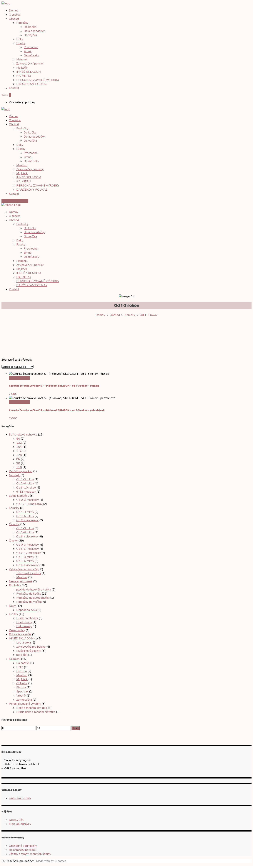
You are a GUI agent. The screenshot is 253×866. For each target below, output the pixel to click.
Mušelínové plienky (28, 651)
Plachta (21, 687)
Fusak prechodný (27, 618)
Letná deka (23, 643)
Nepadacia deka (26, 610)
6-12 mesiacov (26, 492)
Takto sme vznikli (20, 798)
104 (19, 447)
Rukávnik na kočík (20, 634)
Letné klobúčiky (19, 496)
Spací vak (22, 691)
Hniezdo (21, 671)
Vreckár (21, 696)
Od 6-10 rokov (26, 488)
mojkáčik (21, 655)
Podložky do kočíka (28, 594)
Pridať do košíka (19, 378)
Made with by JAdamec (51, 861)
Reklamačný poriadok (22, 850)
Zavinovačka (24, 700)
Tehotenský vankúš (28, 573)
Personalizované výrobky (25, 704)
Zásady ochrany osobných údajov (30, 854)
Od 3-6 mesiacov (27, 549)
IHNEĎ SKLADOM (21, 638)
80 (18, 439)
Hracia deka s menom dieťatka (35, 712)
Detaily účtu (16, 820)
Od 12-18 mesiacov (29, 504)
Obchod (115, 315)
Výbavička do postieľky (24, 569)
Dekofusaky (24, 626)
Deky (12, 606)
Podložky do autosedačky (32, 598)
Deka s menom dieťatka (31, 708)
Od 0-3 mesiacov (27, 500)
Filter (75, 728)
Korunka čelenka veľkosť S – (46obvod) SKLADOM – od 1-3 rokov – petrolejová (56, 410)
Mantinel (21, 577)
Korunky (130, 315)
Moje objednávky (20, 824)
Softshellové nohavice (23, 435)
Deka (19, 667)
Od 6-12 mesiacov (28, 553)
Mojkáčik (22, 679)
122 (19, 443)
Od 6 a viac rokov (27, 520)
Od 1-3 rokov (25, 479)
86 (18, 459)
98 (18, 463)
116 (19, 451)
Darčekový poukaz (20, 471)
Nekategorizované (20, 581)
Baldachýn (22, 663)
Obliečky (21, 683)
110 (19, 467)
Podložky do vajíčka (29, 602)
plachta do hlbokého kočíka (33, 590)
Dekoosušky (17, 630)
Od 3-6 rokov (25, 483)
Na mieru (14, 659)
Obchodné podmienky (23, 846)
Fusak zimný (24, 622)
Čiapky (13, 541)
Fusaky (13, 614)
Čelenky (14, 524)
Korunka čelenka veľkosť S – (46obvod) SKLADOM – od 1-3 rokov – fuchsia (54, 386)
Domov (100, 315)
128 (19, 455)
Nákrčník (14, 475)
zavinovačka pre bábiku (31, 647)
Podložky (15, 585)
